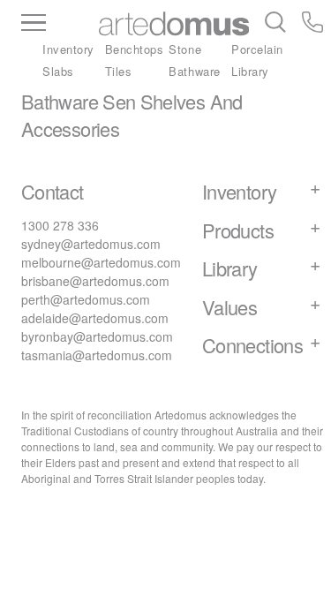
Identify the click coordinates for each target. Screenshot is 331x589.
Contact (52, 191)
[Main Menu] (60, 24)
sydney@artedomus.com (91, 244)
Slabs (58, 71)
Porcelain (257, 49)
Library (250, 71)
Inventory (68, 49)
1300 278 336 (60, 225)
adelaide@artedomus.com (95, 318)
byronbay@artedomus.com (97, 336)
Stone (185, 49)
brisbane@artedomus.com (95, 281)
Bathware (194, 71)
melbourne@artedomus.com (101, 262)
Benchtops (134, 49)
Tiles (118, 71)
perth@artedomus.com (85, 299)
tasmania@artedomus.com (96, 355)
